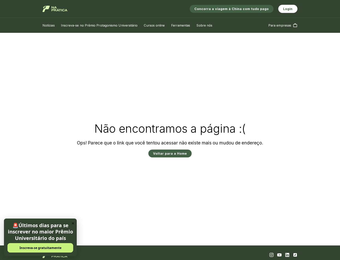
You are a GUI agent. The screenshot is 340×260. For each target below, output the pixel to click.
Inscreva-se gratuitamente (40, 248)
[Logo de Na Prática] (54, 9)
